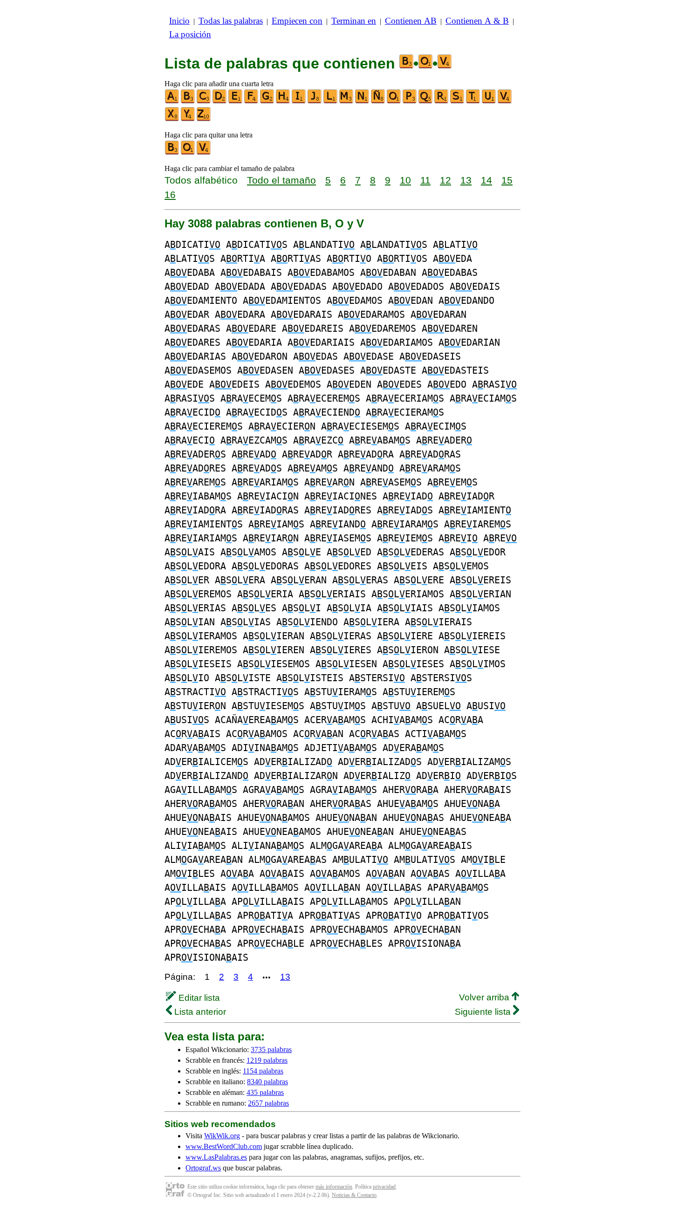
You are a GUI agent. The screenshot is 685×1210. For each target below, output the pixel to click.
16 (170, 194)
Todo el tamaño (281, 180)
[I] (299, 101)
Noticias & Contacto (354, 1195)
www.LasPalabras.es (216, 1157)
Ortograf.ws (203, 1168)
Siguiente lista (484, 1012)
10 (405, 180)
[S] (458, 101)
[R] (442, 101)
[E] (236, 101)
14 (486, 180)
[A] (172, 101)
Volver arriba (485, 997)
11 (425, 180)
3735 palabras (271, 1049)
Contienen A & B (477, 21)
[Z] (204, 119)
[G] (267, 101)
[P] (410, 101)
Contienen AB (411, 21)
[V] (505, 101)
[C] (204, 101)
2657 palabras (268, 1103)
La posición (190, 34)
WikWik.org (222, 1136)
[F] (252, 101)
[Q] (426, 101)
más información (333, 1186)
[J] (315, 101)
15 (507, 180)
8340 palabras (267, 1082)
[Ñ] (378, 101)
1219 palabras (267, 1060)
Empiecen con (297, 21)
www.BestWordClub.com (223, 1146)
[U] (489, 101)
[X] (172, 119)
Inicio (179, 21)
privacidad (384, 1186)
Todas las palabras (231, 21)
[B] (188, 101)
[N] (362, 101)
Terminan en (353, 21)
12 (445, 180)
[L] (331, 101)
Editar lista (198, 998)
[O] (394, 101)
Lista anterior (199, 1012)
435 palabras (265, 1092)
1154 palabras (263, 1071)
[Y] (188, 119)
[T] (473, 101)
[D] (220, 101)
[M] (347, 101)
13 (466, 180)
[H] (283, 101)
